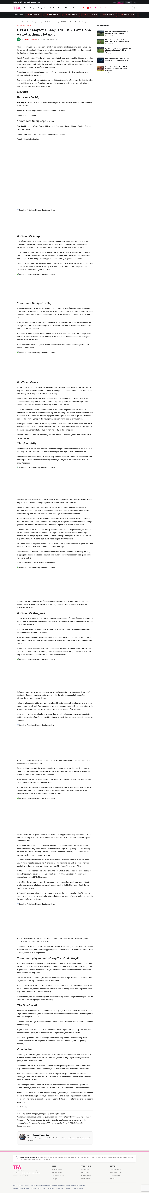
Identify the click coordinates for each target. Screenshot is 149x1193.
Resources (68, 1188)
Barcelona (46, 47)
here (51, 1123)
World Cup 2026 (57, 1169)
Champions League (38, 22)
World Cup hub (85, 1172)
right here (26, 1126)
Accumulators (85, 1178)
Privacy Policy (41, 1188)
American (128, 2)
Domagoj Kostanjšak (41, 1135)
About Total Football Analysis (21, 1188)
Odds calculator (115, 1175)
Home (19, 22)
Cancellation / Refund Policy (55, 1188)
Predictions (99, 8)
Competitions (42, 8)
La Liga (54, 1178)
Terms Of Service (78, 1188)
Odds (92, 8)
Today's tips (85, 1169)
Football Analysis (30, 8)
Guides (75, 8)
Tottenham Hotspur (43, 58)
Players (68, 8)
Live (85, 8)
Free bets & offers (116, 1172)
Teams (60, 8)
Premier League (57, 1172)
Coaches (53, 8)
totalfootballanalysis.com (31, 1117)
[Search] (134, 8)
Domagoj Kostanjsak (41, 1138)
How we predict (86, 1175)
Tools (106, 8)
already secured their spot (48, 244)
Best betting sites (115, 1169)
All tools (112, 1178)
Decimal (120, 2)
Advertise (33, 1188)
